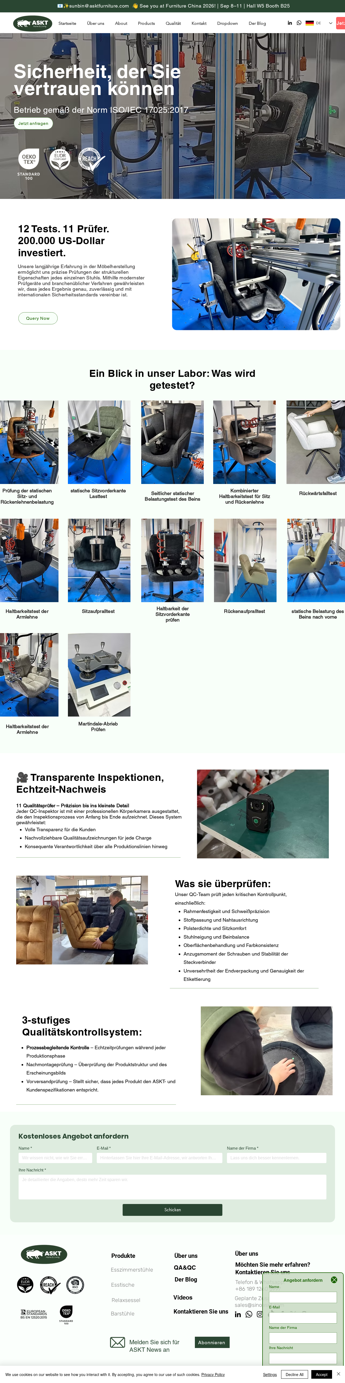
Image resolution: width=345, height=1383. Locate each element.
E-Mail (104, 1148)
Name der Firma (242, 1148)
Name (25, 1148)
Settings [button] (270, 1374)
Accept (321, 1374)
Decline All (294, 1374)
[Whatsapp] (299, 23)
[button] (228, 23)
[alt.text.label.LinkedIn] (290, 23)
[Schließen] (338, 1374)
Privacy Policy (213, 1374)
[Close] (334, 1279)
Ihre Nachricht (32, 1170)
